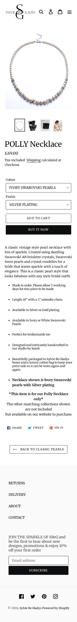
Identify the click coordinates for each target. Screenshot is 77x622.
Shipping (34, 160)
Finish (10, 197)
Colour (10, 180)
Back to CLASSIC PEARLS (41, 449)
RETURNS (17, 483)
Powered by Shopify (55, 608)
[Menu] (69, 11)
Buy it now (38, 230)
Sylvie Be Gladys (30, 608)
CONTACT (17, 517)
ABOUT (15, 506)
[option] (19, 125)
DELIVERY (17, 494)
